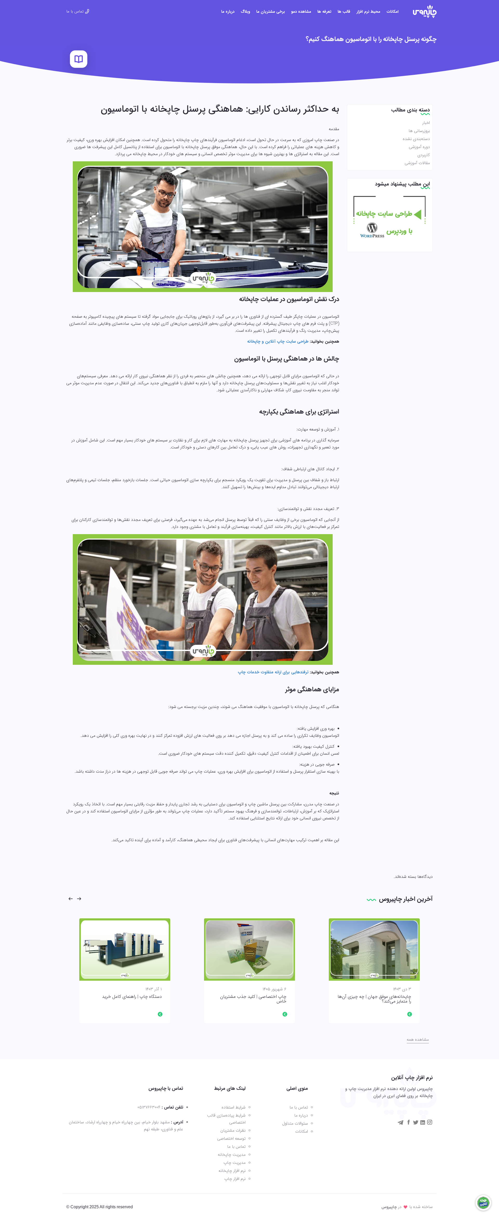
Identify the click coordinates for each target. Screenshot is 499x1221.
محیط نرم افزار (368, 12)
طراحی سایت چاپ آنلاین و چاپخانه (277, 341)
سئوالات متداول (295, 1123)
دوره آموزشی (419, 147)
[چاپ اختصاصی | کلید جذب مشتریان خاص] (249, 949)
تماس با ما (75, 11)
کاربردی (423, 155)
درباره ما (227, 12)
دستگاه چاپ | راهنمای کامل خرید (132, 996)
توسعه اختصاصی (231, 1138)
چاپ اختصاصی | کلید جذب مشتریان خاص (253, 999)
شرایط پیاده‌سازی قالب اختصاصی (226, 1119)
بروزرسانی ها (419, 131)
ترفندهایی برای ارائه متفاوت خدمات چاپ (273, 672)
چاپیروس (389, 1207)
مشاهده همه (418, 1039)
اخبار (426, 123)
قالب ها (344, 12)
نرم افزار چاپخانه (232, 1170)
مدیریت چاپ (235, 1162)
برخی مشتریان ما (270, 12)
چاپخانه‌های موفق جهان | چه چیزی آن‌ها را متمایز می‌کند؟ (374, 999)
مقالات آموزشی (417, 163)
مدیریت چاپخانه (232, 1154)
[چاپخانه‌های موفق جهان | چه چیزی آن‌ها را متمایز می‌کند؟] (374, 949)
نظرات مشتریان (233, 1130)
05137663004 (148, 1107)
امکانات (392, 12)
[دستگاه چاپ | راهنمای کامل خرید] (124, 949)
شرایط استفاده (234, 1107)
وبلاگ (245, 12)
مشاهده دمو (301, 12)
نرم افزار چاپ (235, 1179)
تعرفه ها (324, 12)
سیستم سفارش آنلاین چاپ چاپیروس (425, 11)
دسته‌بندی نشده (416, 139)
